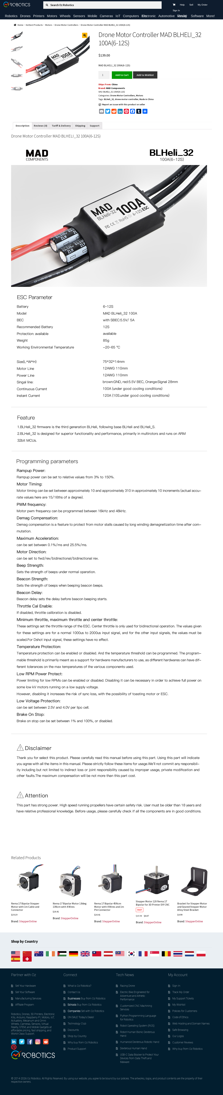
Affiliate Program (24, 1004)
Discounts (73, 1029)
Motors (52, 16)
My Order (202, 4)
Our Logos (178, 1036)
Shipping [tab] (80, 125)
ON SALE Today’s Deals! (81, 1017)
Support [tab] (94, 125)
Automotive (166, 16)
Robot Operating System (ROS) (137, 1025)
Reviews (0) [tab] (40, 125)
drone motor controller (126, 99)
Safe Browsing (180, 1029)
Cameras (106, 16)
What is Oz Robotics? (79, 985)
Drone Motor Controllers (66, 24)
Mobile (92, 16)
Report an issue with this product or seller (123, 104)
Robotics (11, 16)
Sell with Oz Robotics (86, 1011)
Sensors (79, 16)
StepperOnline (28, 921)
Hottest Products (34, 24)
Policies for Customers (184, 1011)
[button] (84, 35)
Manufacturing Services (28, 998)
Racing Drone (127, 985)
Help (182, 4)
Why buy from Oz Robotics (83, 1042)
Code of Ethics (180, 1017)
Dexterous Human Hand (133, 1048)
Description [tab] (22, 125)
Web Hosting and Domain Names (191, 1023)
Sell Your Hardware (25, 985)
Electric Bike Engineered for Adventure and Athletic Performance (135, 996)
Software (197, 16)
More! (210, 16)
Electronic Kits (149, 16)
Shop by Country (77, 1036)
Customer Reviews (182, 1042)
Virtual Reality (182, 16)
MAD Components (115, 88)
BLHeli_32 (109, 99)
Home (20, 24)
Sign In (176, 10)
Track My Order (180, 992)
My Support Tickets (183, 998)
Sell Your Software (25, 992)
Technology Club (77, 1023)
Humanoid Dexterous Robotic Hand (139, 1042)
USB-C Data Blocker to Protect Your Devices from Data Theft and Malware (139, 1058)
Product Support (77, 1048)
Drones (25, 16)
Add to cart (121, 75)
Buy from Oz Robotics (86, 998)
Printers (38, 16)
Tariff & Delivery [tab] (61, 125)
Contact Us (74, 992)
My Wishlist (178, 1004)
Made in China (146, 99)
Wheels (65, 16)
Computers (131, 16)
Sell (191, 4)
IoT (118, 16)
